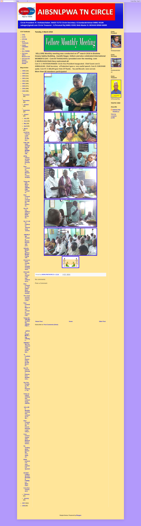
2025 (24, 73)
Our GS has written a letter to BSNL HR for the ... (27, 213)
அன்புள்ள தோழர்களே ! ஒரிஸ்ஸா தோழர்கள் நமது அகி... (26, 253)
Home (71, 321)
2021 (24, 83)
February (26, 494)
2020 (24, 86)
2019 (24, 88)
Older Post (102, 321)
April (25, 126)
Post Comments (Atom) (51, 324)
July (25, 118)
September (26, 110)
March (26, 128)
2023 (24, 78)
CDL (23, 49)
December (26, 95)
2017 (24, 503)
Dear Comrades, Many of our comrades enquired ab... (27, 309)
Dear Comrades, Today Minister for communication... (27, 173)
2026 (24, 71)
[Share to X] (66, 274)
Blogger (78, 515)
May (25, 123)
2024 (24, 76)
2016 (24, 505)
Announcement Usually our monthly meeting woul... (27, 264)
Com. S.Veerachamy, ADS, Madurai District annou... (27, 438)
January (26, 498)
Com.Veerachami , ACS (27, 489)
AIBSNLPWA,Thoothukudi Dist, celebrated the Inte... (27, 347)
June (25, 121)
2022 (24, 81)
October (26, 104)
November (26, 100)
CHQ (23, 35)
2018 (24, 91)
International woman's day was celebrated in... (27, 276)
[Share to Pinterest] (69, 274)
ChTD (24, 37)
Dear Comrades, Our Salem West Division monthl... (27, 288)
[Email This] (63, 274)
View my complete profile (114, 116)
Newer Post (39, 321)
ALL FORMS (26, 51)
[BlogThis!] (65, 274)
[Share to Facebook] (68, 274)
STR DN (24, 39)
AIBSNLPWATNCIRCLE (117, 110)
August (26, 114)
